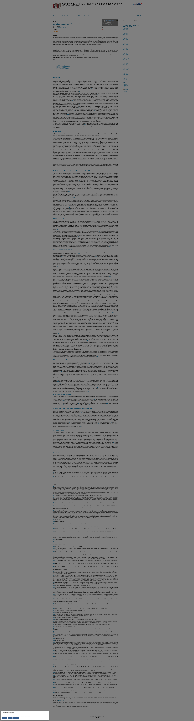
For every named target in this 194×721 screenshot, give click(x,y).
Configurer (15, 718)
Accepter (5, 718)
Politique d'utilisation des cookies (23, 716)
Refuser (10, 718)
